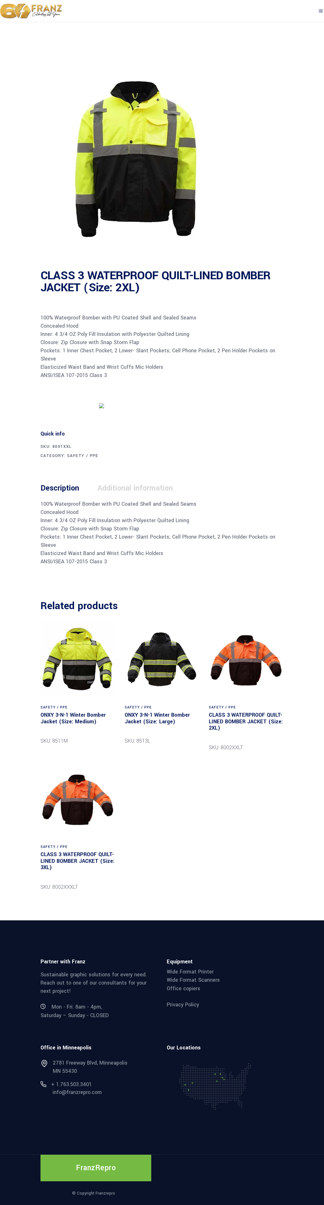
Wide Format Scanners (193, 980)
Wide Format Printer (190, 971)
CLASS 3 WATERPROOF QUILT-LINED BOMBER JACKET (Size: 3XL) (77, 861)
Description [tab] (59, 488)
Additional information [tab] (135, 488)
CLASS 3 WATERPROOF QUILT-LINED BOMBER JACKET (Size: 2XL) (246, 721)
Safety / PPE (82, 456)
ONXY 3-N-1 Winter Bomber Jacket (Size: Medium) (73, 718)
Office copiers (183, 988)
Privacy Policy (183, 1004)
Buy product (64, 405)
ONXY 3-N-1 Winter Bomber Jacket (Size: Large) (157, 718)
